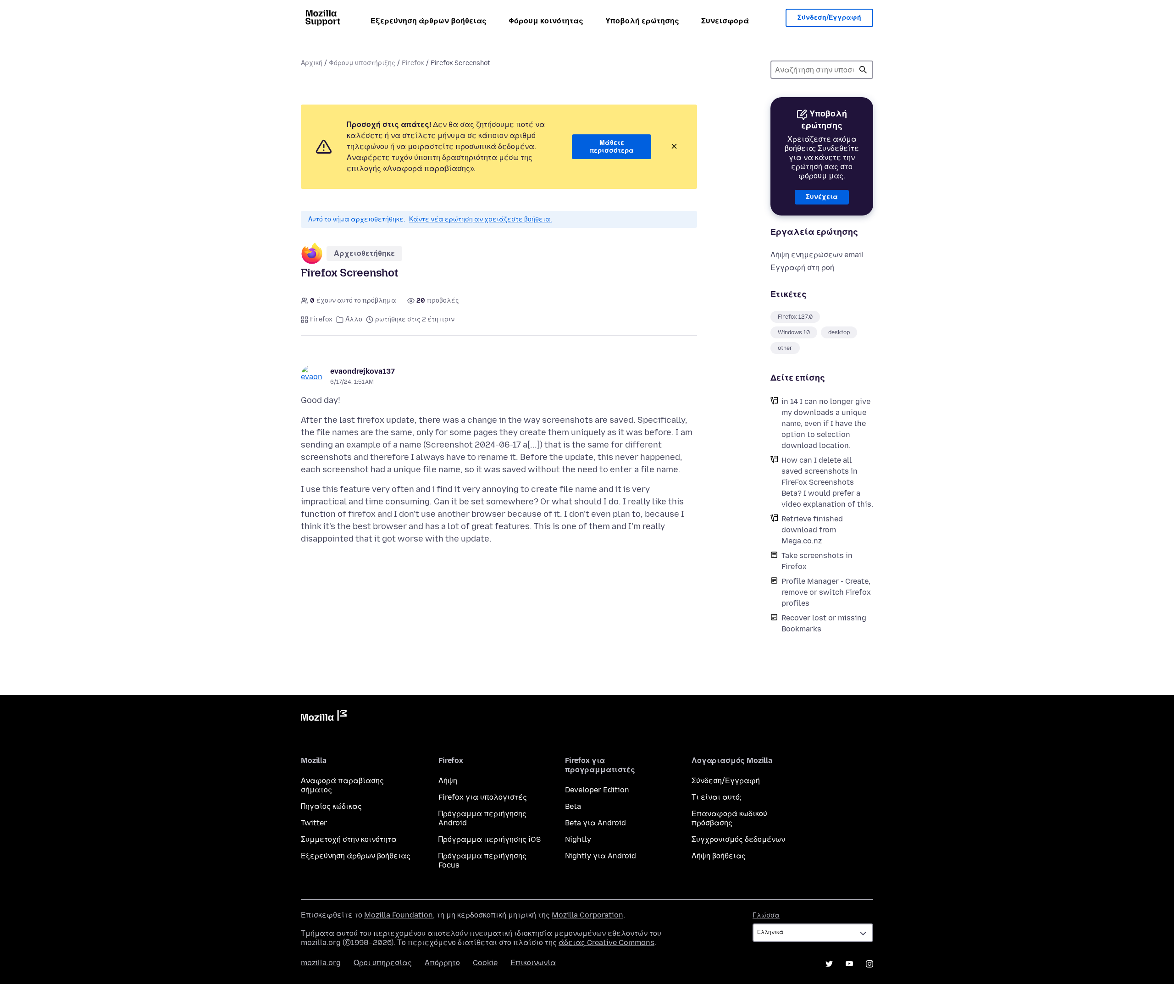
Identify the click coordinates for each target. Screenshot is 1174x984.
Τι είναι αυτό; (717, 797)
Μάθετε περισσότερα (612, 147)
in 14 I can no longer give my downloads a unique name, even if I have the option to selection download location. (825, 423)
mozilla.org (321, 962)
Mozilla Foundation (398, 915)
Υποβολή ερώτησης (642, 21)
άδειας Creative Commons (606, 942)
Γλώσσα (766, 915)
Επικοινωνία (533, 962)
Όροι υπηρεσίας (383, 962)
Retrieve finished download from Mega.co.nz (812, 529)
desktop (839, 332)
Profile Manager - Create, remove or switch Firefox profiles (826, 592)
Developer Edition (597, 789)
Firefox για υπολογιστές (482, 797)
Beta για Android (595, 822)
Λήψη (447, 780)
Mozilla (324, 717)
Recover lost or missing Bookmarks (823, 623)
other (785, 348)
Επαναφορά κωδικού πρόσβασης (729, 818)
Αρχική (311, 63)
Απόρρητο (442, 962)
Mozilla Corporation (587, 915)
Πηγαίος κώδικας (331, 806)
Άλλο (353, 319)
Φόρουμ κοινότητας (546, 21)
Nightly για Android (600, 855)
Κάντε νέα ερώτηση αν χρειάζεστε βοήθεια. (480, 219)
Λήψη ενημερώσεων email (817, 254)
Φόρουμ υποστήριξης (362, 63)
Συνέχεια (822, 197)
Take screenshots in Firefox (817, 561)
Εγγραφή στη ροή (802, 267)
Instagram (869, 963)
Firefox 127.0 (795, 317)
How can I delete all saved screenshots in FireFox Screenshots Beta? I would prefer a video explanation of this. (827, 482)
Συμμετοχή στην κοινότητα (349, 839)
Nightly (578, 839)
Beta (573, 806)
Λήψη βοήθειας (719, 855)
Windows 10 (794, 332)
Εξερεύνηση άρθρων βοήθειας (429, 21)
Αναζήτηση (863, 69)
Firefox (413, 63)
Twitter (314, 822)
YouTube (849, 963)
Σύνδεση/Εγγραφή (829, 18)
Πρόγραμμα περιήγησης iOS (489, 839)
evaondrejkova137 (362, 371)
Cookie (485, 962)
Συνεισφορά (725, 21)
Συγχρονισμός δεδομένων (738, 839)
